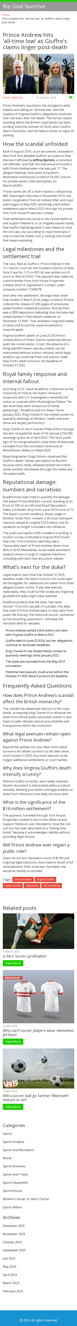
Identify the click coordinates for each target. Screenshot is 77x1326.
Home (5, 15)
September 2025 (14, 1250)
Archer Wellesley (13, 97)
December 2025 (14, 1226)
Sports (7, 1134)
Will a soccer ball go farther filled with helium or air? (36, 1097)
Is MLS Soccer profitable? (25, 956)
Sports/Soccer (12, 1191)
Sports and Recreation (18, 1150)
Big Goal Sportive (24, 6)
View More (13, 963)
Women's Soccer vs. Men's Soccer (26, 1199)
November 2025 (14, 1234)
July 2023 (9, 1258)
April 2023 (10, 1275)
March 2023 (11, 1283)
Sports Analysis (13, 1142)
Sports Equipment (15, 1183)
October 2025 (12, 1242)
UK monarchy (51, 885)
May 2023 (9, 1267)
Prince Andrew (23, 879)
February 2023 (13, 1291)
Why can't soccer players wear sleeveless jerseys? (38, 1032)
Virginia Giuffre (45, 879)
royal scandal (13, 885)
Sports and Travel (15, 1174)
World (7, 1158)
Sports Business (14, 1166)
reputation (32, 885)
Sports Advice (12, 1207)
